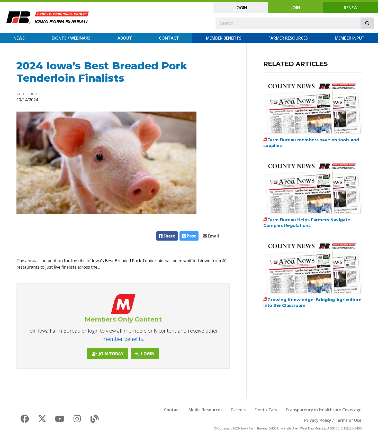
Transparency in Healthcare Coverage (323, 410)
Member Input (350, 38)
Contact (169, 38)
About (125, 38)
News (19, 38)
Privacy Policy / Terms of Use (333, 420)
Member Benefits (223, 38)
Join (296, 8)
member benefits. (123, 338)
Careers (238, 410)
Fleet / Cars (266, 410)
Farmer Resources (288, 38)
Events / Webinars (71, 38)
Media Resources (205, 410)
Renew (350, 8)
